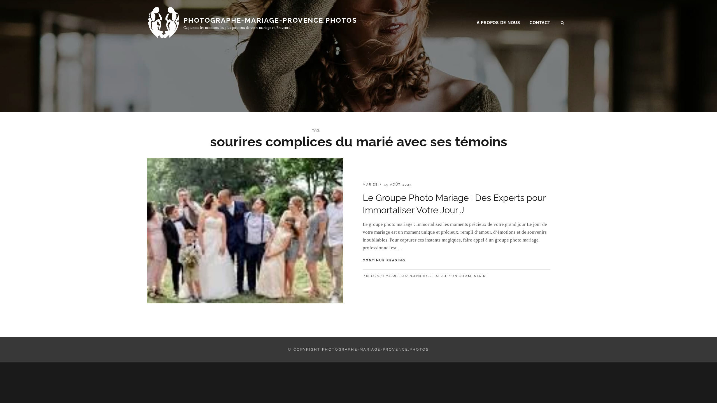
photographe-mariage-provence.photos (270, 20)
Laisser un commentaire (461, 276)
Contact (540, 22)
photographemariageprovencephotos (396, 276)
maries (370, 184)
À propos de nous (498, 22)
